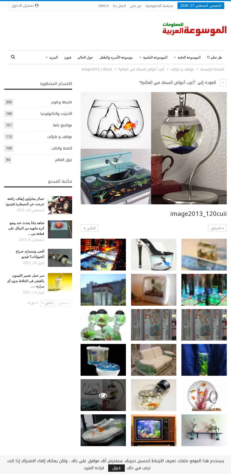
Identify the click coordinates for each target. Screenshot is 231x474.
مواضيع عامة (62, 125)
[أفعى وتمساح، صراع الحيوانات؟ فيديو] (60, 258)
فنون (67, 57)
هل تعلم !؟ (214, 57)
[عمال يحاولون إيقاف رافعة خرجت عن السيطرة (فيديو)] (60, 205)
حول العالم (85, 57)
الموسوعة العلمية (155, 57)
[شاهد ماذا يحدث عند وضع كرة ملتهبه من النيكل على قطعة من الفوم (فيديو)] (60, 229)
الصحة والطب (61, 148)
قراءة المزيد (94, 468)
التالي (90, 228)
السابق (216, 228)
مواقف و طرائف (59, 136)
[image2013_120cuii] (204, 254)
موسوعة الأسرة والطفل (116, 57)
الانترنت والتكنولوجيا (56, 113)
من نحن (135, 5)
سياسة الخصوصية (159, 5)
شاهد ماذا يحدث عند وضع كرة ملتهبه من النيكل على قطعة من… (26, 228)
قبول (116, 468)
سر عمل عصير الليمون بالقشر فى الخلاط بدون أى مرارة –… (25, 281)
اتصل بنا (119, 5)
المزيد (53, 57)
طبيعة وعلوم (61, 102)
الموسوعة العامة (189, 57)
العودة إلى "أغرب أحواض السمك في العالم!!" (178, 82)
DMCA (104, 5)
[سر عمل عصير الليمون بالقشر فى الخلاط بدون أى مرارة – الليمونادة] (60, 282)
